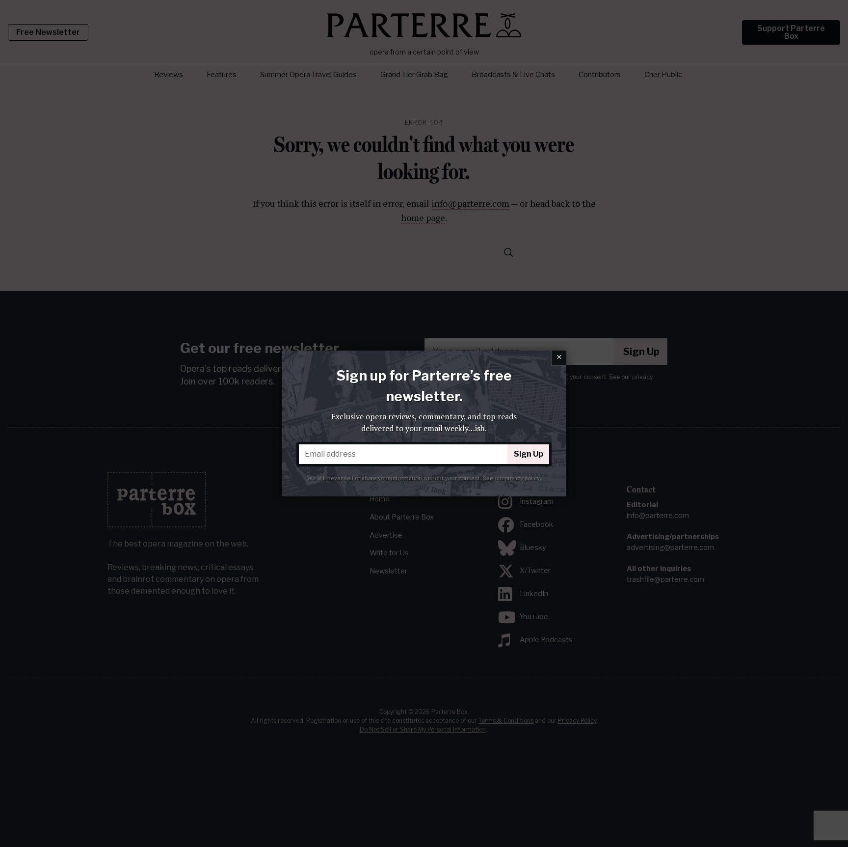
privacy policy (522, 478)
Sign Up (528, 454)
